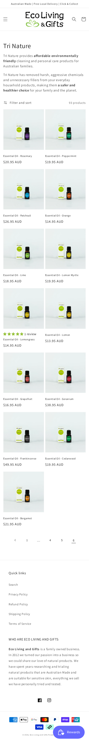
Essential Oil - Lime (14, 275)
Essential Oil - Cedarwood (60, 458)
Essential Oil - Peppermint (61, 156)
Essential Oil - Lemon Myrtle (62, 275)
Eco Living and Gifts (39, 735)
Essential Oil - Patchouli (17, 215)
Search (13, 585)
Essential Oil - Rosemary (17, 156)
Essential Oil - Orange (58, 215)
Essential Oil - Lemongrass (19, 339)
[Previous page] (15, 540)
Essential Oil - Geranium (59, 399)
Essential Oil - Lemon (57, 334)
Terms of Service (20, 624)
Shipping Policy (19, 614)
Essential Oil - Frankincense (20, 458)
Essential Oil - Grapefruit (17, 399)
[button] (5, 19)
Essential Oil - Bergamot (17, 518)
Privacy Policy (18, 594)
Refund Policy (18, 604)
